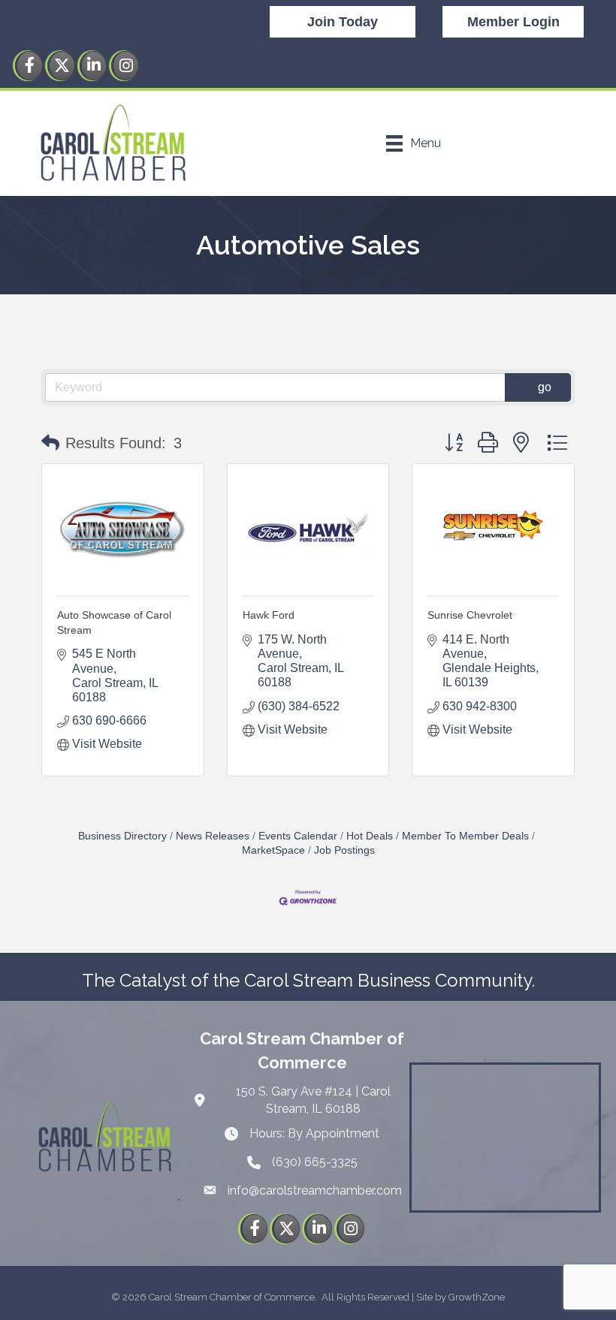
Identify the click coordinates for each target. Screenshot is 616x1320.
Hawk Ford (268, 615)
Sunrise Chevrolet (469, 615)
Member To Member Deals (465, 836)
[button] (50, 443)
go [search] (544, 387)
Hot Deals (369, 836)
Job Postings (344, 850)
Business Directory (122, 836)
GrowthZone (476, 1297)
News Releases (212, 836)
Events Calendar (297, 836)
